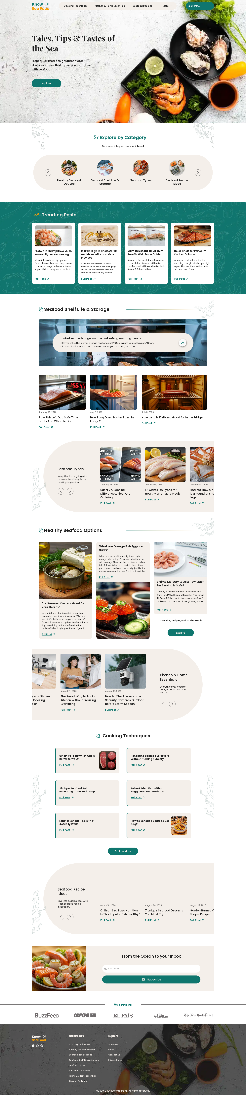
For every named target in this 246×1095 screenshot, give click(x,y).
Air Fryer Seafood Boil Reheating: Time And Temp (77, 790)
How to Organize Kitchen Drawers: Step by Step (122, 698)
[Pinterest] (41, 1045)
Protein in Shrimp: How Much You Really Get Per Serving (53, 252)
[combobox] (200, 6)
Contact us (114, 1054)
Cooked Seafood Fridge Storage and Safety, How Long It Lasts (100, 338)
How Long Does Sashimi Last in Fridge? (112, 419)
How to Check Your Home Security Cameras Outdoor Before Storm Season (79, 700)
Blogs (111, 1049)
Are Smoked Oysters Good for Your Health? (63, 605)
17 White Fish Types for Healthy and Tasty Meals (118, 492)
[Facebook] (33, 1045)
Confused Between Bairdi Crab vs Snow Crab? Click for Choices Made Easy (208, 493)
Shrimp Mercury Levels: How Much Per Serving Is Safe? (180, 583)
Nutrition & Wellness (79, 1070)
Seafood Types (105, 180)
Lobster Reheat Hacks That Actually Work (77, 822)
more (166, 5)
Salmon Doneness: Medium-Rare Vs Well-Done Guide (146, 252)
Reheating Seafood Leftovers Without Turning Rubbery (150, 757)
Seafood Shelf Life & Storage (69, 182)
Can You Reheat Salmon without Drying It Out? (207, 912)
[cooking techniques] (107, 760)
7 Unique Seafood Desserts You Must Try (119, 912)
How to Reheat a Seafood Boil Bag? (150, 822)
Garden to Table (78, 1081)
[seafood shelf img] (62, 392)
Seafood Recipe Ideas (141, 182)
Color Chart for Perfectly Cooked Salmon (190, 252)
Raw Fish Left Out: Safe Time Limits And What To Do (58, 419)
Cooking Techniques (177, 182)
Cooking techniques (76, 5)
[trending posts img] (53, 235)
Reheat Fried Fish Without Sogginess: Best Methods (147, 790)
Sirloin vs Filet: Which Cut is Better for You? (77, 757)
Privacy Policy (115, 1060)
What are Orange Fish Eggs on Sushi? (121, 548)
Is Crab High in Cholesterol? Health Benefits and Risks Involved (99, 254)
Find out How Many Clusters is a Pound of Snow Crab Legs (165, 493)
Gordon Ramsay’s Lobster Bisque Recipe (163, 912)
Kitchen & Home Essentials (110, 5)
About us (113, 1044)
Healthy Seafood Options (82, 1049)
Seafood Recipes (142, 5)
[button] (48, 172)
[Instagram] (37, 1045)
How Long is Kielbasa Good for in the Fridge (172, 417)
